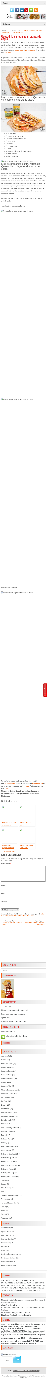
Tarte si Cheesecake (8, 1203)
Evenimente (5, 1243)
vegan (23, 1343)
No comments (18, 33)
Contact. (4, 1310)
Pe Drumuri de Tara (8, 1258)
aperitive (15, 1324)
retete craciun (6, 1150)
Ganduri (4, 1250)
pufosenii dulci (12, 1338)
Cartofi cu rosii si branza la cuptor (13, 1021)
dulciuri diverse (6, 1331)
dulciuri (37, 1328)
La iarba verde (6, 1120)
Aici (7, 788)
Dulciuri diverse (6, 1112)
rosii (20, 1341)
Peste (3, 1143)
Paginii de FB (37, 783)
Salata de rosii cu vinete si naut (12, 923)
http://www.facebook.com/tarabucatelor (16, 1315)
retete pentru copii (9, 1341)
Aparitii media (6, 1231)
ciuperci (34, 1326)
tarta (7, 1343)
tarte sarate (13, 1343)
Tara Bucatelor (9, 783)
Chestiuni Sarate (7, 1094)
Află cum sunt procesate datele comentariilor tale (22, 914)
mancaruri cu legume (30, 1333)
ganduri (42, 1331)
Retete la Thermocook (9, 1165)
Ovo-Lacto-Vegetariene (9, 1128)
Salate (3, 1180)
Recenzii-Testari (7, 1265)
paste (14, 1335)
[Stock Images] (7, 997)
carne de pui (13, 1326)
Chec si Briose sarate (9, 1090)
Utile (3, 1210)
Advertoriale (5, 1228)
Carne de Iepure (7, 1071)
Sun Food (7, 52)
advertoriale (5, 1324)
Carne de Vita (6, 1086)
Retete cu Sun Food (35, 30)
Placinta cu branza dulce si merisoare (34, 923)
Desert (3, 1105)
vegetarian (31, 1343)
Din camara (5, 1109)
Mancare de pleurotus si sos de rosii (14, 1010)
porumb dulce (30, 50)
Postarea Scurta (7, 1262)
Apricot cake (5, 1018)
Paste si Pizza (6, 1131)
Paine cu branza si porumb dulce (13, 1014)
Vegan (3, 1214)
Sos (2, 1192)
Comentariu (6, 864)
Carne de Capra (7, 1067)
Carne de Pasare (7, 1079)
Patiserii (4, 1135)
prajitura (41, 1334)
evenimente (18, 1331)
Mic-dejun (4, 1124)
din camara (28, 1329)
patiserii (27, 1335)
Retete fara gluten (7, 1158)
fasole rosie (19, 50)
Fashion (4, 1247)
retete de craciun (36, 1338)
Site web (4, 901)
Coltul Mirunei (6, 1235)
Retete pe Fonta (7, 1169)
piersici (33, 1335)
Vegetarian (5, 1218)
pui (19, 1338)
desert (21, 1328)
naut (9, 1334)
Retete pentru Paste (8, 1176)
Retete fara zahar (7, 1161)
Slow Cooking (6, 1188)
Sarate (3, 1184)
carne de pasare (32, 1324)
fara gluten (28, 1331)
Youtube (25, 786)
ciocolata (27, 1326)
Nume (4, 885)
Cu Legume (5, 1097)
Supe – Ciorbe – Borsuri (10, 1195)
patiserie (20, 1335)
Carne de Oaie (6, 1075)
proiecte (4, 1338)
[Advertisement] (23, 943)
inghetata (4, 1333)
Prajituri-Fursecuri (7, 1146)
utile (19, 1343)
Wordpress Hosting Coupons (32, 1376)
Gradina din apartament (9, 1254)
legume (11, 1333)
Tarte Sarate (5, 33)
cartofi (21, 1326)
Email (3, 893)
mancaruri (18, 1333)
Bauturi (3, 1060)
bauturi (22, 1324)
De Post (4, 1101)
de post (12, 1328)
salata (24, 1341)
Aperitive (4, 1056)
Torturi (3, 1207)
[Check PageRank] (8, 1355)
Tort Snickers (6, 1006)
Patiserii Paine (6, 1139)
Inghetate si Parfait (8, 1116)
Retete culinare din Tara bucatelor (26, 1371)
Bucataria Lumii (7, 1064)
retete (26, 30)
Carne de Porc (6, 1082)
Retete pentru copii (8, 1173)
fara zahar (35, 1331)
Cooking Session (7, 1239)
